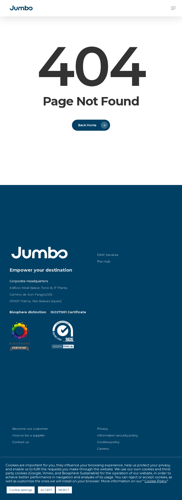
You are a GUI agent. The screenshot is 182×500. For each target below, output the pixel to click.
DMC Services (108, 255)
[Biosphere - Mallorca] (20, 353)
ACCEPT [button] (46, 490)
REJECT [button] (64, 490)
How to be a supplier (28, 435)
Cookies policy (108, 442)
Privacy (102, 429)
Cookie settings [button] (20, 490)
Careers (103, 449)
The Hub (103, 261)
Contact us (20, 442)
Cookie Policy (155, 481)
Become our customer (30, 429)
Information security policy (117, 435)
